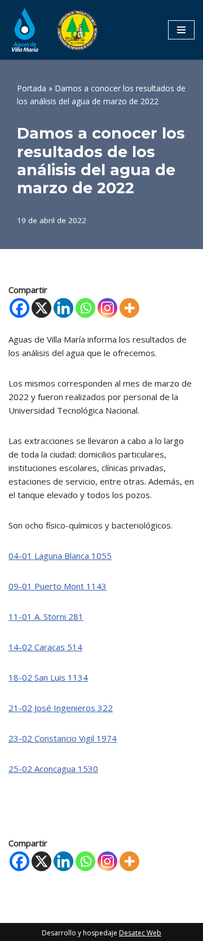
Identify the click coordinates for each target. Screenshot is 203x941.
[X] (41, 308)
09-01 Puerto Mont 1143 (57, 586)
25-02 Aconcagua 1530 (53, 768)
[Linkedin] (63, 308)
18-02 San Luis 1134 (48, 677)
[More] (129, 308)
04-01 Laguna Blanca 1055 (60, 555)
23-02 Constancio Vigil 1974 (62, 738)
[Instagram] (107, 308)
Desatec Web (140, 933)
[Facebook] (19, 308)
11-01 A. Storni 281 (45, 616)
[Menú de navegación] (181, 29)
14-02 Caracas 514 (45, 647)
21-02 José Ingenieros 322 (60, 707)
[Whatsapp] (85, 308)
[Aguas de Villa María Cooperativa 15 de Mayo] (53, 30)
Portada (31, 88)
